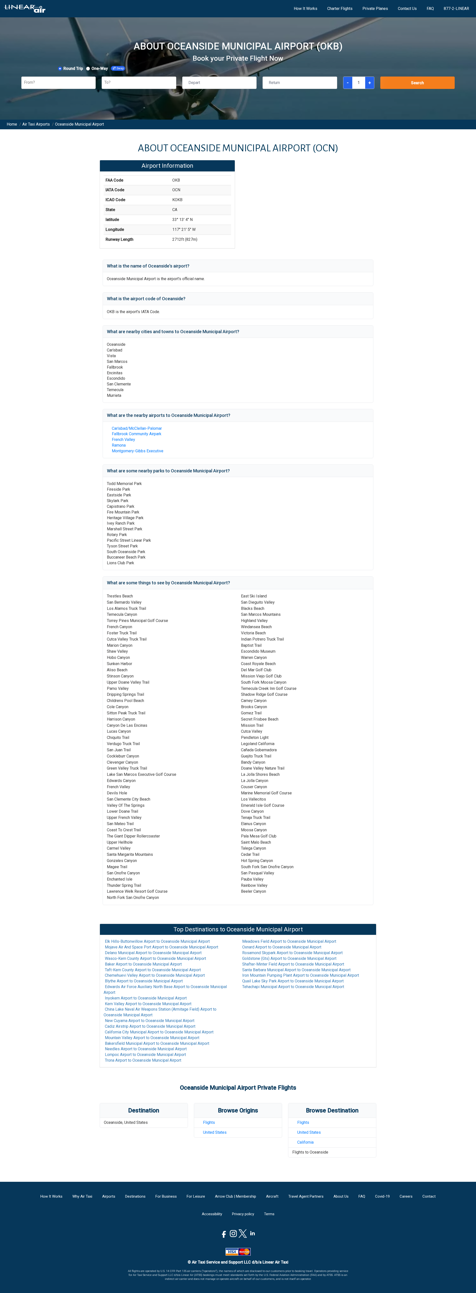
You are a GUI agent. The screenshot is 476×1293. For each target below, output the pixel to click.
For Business (166, 1196)
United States (215, 1132)
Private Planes (375, 8)
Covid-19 (382, 1196)
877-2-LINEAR (456, 8)
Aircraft (272, 1196)
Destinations (135, 1196)
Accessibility (212, 1214)
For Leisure (196, 1196)
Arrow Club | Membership (235, 1196)
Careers (406, 1196)
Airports (108, 1196)
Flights (209, 1122)
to (157, 941)
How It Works (305, 8)
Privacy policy (243, 1214)
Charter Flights (340, 8)
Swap (120, 68)
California (305, 1142)
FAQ (430, 8)
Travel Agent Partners (306, 1196)
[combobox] (24, 82)
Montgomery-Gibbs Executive (137, 451)
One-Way (99, 68)
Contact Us (407, 8)
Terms (269, 1214)
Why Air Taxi (82, 1196)
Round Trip (73, 68)
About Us (341, 1196)
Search (417, 83)
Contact (429, 1196)
